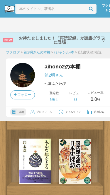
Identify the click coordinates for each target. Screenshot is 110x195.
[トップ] (8, 25)
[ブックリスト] (48, 25)
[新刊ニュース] (21, 25)
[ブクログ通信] (74, 25)
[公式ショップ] (88, 25)
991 (54, 99)
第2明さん (54, 75)
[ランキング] (35, 25)
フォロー (23, 95)
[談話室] (61, 25)
